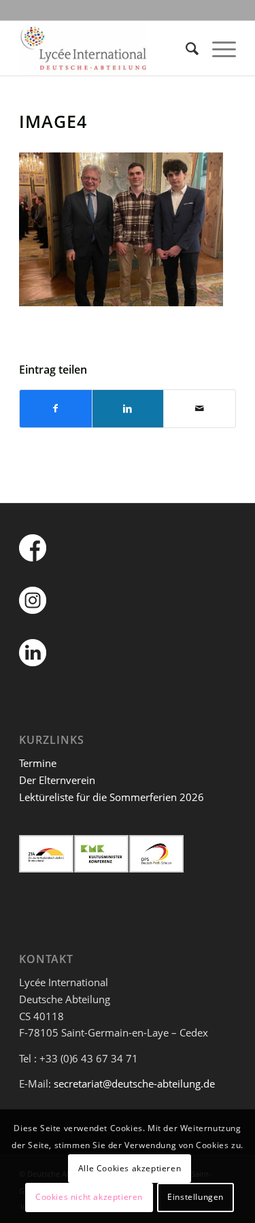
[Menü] (217, 48)
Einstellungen (195, 1197)
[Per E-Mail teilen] (199, 408)
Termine (37, 763)
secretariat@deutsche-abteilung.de (134, 1083)
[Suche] (185, 48)
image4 (53, 121)
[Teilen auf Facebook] (56, 408)
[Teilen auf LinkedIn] (128, 408)
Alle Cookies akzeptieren (129, 1168)
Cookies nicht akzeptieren (89, 1197)
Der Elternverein (57, 780)
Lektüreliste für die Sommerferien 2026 (111, 797)
